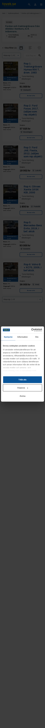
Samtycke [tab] (8, 337)
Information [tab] (22, 337)
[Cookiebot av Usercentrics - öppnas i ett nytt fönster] (31, 330)
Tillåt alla (22, 379)
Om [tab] (36, 337)
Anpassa (21, 388)
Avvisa (23, 396)
